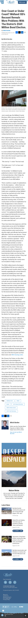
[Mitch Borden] (5, 424)
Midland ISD (10, 400)
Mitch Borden (6, 30)
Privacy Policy (6, 599)
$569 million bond (11, 407)
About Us (5, 594)
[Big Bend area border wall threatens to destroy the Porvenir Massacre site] (7, 552)
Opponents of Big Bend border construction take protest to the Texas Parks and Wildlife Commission (19, 540)
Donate (23, 2)
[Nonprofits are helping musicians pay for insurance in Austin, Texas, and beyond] (7, 522)
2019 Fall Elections (11, 411)
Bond (8, 404)
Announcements (7, 597)
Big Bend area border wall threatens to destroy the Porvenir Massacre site (19, 552)
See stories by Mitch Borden (16, 432)
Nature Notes (14, 490)
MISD (18, 400)
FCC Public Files (7, 598)
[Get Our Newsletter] (14, 455)
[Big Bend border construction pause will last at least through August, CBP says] (7, 510)
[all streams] (26, 615)
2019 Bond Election (18, 404)
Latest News (6, 505)
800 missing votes (17, 355)
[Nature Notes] (14, 479)
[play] (2, 615)
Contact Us (5, 595)
